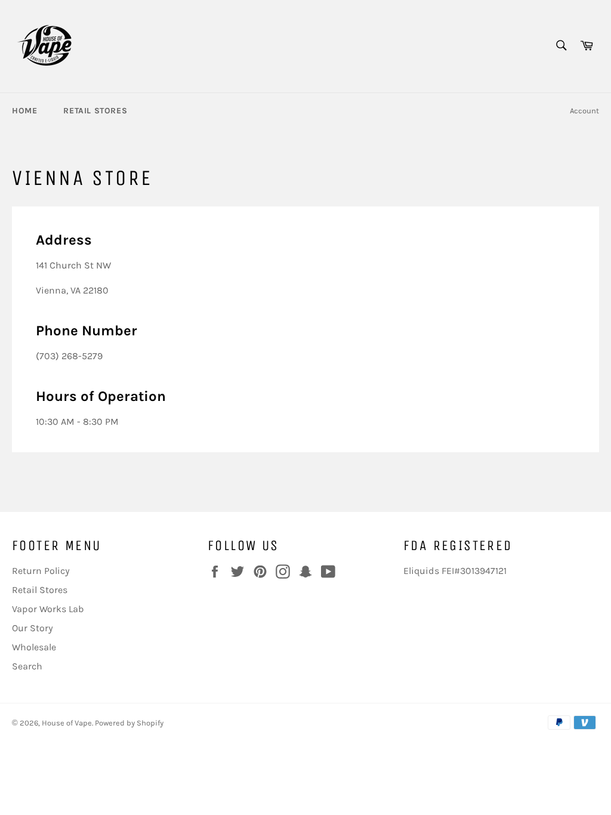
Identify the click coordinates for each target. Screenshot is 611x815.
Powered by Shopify (129, 722)
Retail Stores (95, 111)
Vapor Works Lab (48, 609)
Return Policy (41, 570)
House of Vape (67, 722)
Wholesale (34, 647)
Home (24, 111)
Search (27, 666)
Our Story (32, 628)
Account (584, 110)
